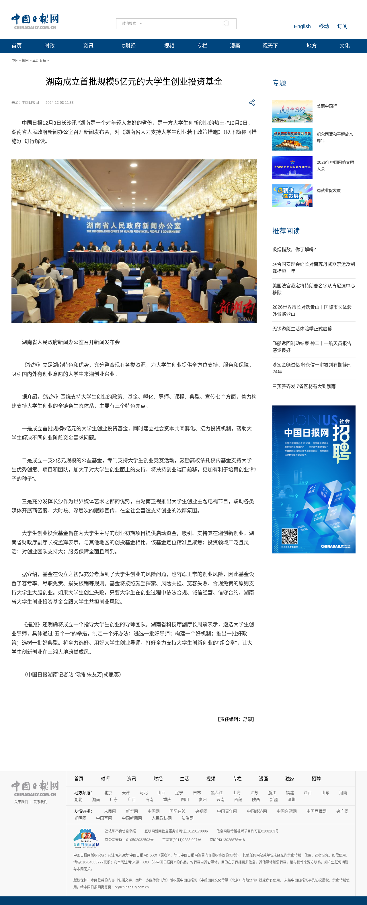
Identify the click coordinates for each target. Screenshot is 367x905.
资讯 (88, 46)
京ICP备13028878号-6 (227, 840)
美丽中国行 (327, 106)
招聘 (316, 778)
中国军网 (104, 818)
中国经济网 (257, 811)
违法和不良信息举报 (120, 831)
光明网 (80, 818)
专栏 (202, 46)
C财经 (129, 46)
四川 (185, 799)
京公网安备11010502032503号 (129, 840)
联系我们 (40, 802)
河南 (343, 792)
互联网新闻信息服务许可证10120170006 (176, 831)
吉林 (197, 792)
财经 (158, 778)
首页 (16, 46)
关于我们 (21, 802)
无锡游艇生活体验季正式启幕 (302, 328)
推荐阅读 (286, 231)
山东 (325, 792)
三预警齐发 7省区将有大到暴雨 (304, 386)
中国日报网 (20, 61)
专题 (279, 83)
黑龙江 (217, 792)
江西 (308, 792)
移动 (324, 26)
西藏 (238, 799)
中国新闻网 (132, 818)
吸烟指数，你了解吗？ (295, 249)
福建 (290, 792)
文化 (344, 46)
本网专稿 (39, 61)
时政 (49, 46)
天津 (126, 792)
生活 (184, 778)
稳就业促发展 (329, 190)
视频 (169, 46)
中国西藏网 (317, 811)
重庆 (167, 799)
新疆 (274, 799)
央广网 (342, 811)
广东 (114, 799)
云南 (220, 799)
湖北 (78, 799)
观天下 (270, 46)
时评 (105, 778)
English (302, 26)
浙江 (272, 792)
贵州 (203, 799)
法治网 (187, 818)
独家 (289, 778)
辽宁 (179, 792)
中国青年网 (227, 811)
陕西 (256, 799)
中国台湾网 (287, 811)
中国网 (154, 811)
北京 (108, 792)
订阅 (342, 26)
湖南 (96, 799)
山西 (161, 792)
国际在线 (177, 811)
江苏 (254, 792)
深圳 (292, 799)
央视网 (201, 811)
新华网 (132, 811)
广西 (132, 799)
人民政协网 (162, 818)
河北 (144, 792)
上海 (237, 792)
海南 (149, 799)
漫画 (235, 46)
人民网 (110, 811)
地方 (312, 46)
